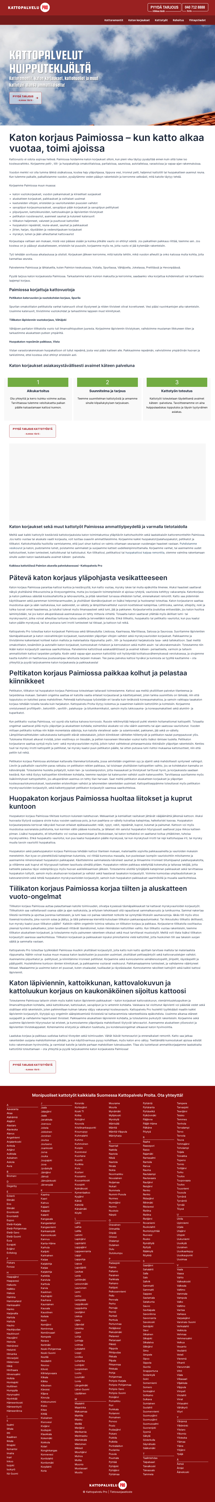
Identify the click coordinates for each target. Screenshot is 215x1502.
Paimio (112, 1267)
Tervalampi (183, 1127)
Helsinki (11, 1349)
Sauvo (146, 1306)
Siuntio (147, 1366)
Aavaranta (12, 1109)
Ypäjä (180, 1454)
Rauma (147, 1170)
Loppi (78, 1352)
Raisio (146, 1149)
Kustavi (79, 1172)
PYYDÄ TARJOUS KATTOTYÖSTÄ (32, 429)
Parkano (113, 1283)
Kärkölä (79, 1204)
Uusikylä (182, 1243)
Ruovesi (147, 1235)
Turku (180, 1172)
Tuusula (181, 1192)
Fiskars (11, 1262)
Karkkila (45, 1275)
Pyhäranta (149, 1107)
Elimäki (11, 1199)
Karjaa (44, 1267)
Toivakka (182, 1156)
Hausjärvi (12, 1337)
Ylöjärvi (181, 1449)
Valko (180, 1301)
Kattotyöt (161, 20)
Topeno (181, 1160)
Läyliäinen (80, 1393)
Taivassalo (149, 1470)
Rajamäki (148, 1153)
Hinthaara (12, 1370)
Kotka (78, 1115)
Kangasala (47, 1218)
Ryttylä (147, 1247)
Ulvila (180, 1218)
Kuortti (78, 1160)
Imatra (10, 1453)
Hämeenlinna (14, 1410)
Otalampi (114, 1240)
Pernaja (113, 1307)
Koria (44, 1470)
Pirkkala (113, 1368)
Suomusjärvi (150, 1419)
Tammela (148, 1474)
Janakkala (46, 1119)
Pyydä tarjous (23, 96)
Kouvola (79, 1123)
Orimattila (114, 1228)
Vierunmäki (183, 1366)
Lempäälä (80, 1299)
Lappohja (80, 1259)
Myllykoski (115, 1115)
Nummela (114, 1190)
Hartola (11, 1317)
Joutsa (45, 1140)
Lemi (77, 1291)
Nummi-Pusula (117, 1194)
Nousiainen (115, 1178)
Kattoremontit (113, 20)
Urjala (180, 1227)
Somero (147, 1387)
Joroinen (46, 1135)
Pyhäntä (147, 1103)
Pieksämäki (115, 1332)
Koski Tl (79, 1111)
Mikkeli (79, 1448)
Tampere (182, 1103)
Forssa (10, 1266)
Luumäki (79, 1377)
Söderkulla (149, 1439)
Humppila (12, 1390)
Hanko (10, 1309)
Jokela (44, 1127)
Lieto (77, 1320)
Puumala (114, 1458)
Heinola (11, 1341)
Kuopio (79, 1147)
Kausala (45, 1308)
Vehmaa (181, 1334)
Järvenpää (47, 1184)
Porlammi (114, 1413)
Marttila (79, 1415)
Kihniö (44, 1369)
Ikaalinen (12, 1437)
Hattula (11, 1321)
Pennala (113, 1299)
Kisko (44, 1405)
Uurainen (182, 1247)
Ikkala (10, 1441)
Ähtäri (180, 1468)
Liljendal (79, 1324)
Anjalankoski (14, 1141)
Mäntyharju (115, 1135)
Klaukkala (46, 1434)
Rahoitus (178, 20)
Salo (145, 1277)
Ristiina (147, 1214)
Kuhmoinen (81, 1143)
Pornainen (115, 1417)
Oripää (112, 1232)
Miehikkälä (81, 1439)
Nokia (112, 1170)
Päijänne (148, 1119)
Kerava (45, 1340)
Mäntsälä (114, 1123)
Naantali (113, 1145)
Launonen (81, 1287)
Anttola (11, 1145)
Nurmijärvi (114, 1202)
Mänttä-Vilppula (118, 1131)
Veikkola (181, 1330)
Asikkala (11, 1153)
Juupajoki (46, 1160)
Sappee (147, 1293)
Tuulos (181, 1184)
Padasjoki (114, 1263)
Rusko (146, 1239)
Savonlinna (149, 1314)
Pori (111, 1405)
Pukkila (113, 1437)
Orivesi (113, 1236)
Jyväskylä (46, 1168)
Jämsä (44, 1176)
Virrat (180, 1399)
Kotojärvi (80, 1119)
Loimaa (79, 1344)
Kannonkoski (48, 1235)
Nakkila (113, 1149)
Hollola (10, 1378)
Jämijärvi (46, 1172)
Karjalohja (46, 1271)
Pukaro (113, 1433)
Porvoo (113, 1421)
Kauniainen (47, 1304)
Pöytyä (147, 1131)
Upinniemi (182, 1222)
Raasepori (148, 1145)
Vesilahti (181, 1350)
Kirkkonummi (48, 1401)
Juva (43, 1164)
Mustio (79, 1472)
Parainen (114, 1275)
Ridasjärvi (148, 1198)
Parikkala (114, 1279)
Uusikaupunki (185, 1255)
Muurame (114, 1103)
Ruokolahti (149, 1227)
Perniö (112, 1311)
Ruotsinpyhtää (151, 1231)
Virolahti (181, 1395)
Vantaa (181, 1310)
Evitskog (12, 1252)
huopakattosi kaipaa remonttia (144, 552)
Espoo (10, 1220)
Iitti (8, 1433)
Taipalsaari (149, 1462)
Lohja (78, 1336)
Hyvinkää (12, 1398)
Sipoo (146, 1358)
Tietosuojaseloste (121, 1491)
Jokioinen (46, 1131)
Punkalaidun (116, 1445)
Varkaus (181, 1314)
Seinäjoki (148, 1326)
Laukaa (79, 1271)
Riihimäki (148, 1202)
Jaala (44, 1115)
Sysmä (147, 1431)
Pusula (113, 1454)
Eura (9, 1240)
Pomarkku (114, 1401)
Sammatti (148, 1289)
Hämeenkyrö (14, 1406)
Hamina (11, 1297)
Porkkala (114, 1409)
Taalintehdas (150, 1458)
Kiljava (44, 1393)
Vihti (179, 1370)
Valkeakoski (183, 1281)
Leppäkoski (81, 1304)
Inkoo (10, 1461)
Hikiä (9, 1366)
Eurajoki (11, 1244)
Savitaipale (149, 1310)
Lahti (77, 1222)
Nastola (113, 1162)
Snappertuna (150, 1370)
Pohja (112, 1372)
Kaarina (45, 1194)
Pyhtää (113, 1462)
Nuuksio (113, 1210)
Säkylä (146, 1435)
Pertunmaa (115, 1323)
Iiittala (10, 1428)
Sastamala (149, 1297)
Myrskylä (114, 1119)
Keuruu (45, 1365)
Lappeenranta (83, 1251)
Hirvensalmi (13, 1374)
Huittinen (12, 1386)
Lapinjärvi (80, 1239)
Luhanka (80, 1360)
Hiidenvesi (13, 1362)
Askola (10, 1162)
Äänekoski (183, 1472)
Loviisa (79, 1356)
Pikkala (113, 1356)
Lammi (78, 1235)
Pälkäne (147, 1127)
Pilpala (112, 1360)
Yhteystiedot (197, 20)
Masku (78, 1419)
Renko (146, 1194)
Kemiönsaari (48, 1332)
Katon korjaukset (139, 20)
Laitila (78, 1231)
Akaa (9, 1113)
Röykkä (147, 1255)
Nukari (112, 1186)
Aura (9, 1166)
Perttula (113, 1319)
